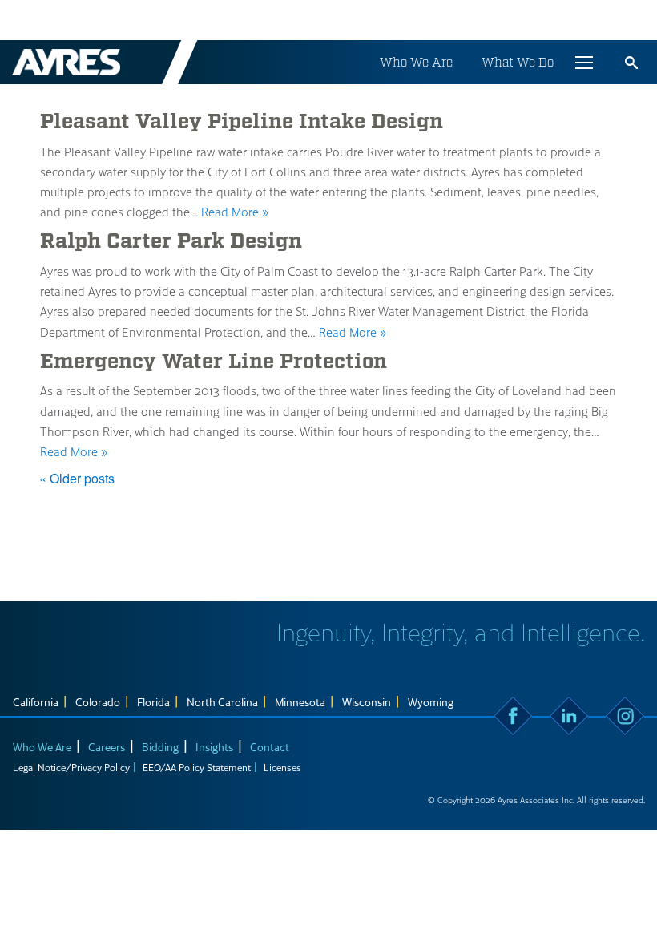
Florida (153, 702)
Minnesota (300, 702)
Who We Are (416, 62)
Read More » (234, 212)
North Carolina (222, 702)
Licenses (282, 767)
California (35, 702)
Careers (106, 747)
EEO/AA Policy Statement (197, 767)
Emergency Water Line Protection (213, 361)
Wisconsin (366, 702)
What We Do (518, 62)
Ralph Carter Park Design (171, 241)
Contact (269, 747)
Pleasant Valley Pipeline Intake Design (241, 121)
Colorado (97, 702)
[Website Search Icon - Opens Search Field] (631, 62)
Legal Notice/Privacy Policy (71, 767)
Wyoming (430, 702)
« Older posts (77, 478)
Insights (214, 747)
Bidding (160, 747)
